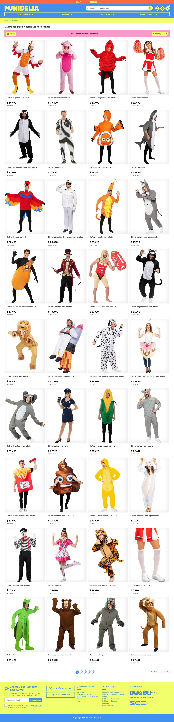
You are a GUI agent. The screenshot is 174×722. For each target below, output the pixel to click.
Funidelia (7, 20)
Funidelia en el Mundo (110, 692)
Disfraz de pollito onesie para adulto (104, 516)
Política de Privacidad (110, 699)
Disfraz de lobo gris (97, 655)
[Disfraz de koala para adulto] (149, 415)
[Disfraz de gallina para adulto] (25, 67)
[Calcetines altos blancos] (149, 555)
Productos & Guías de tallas (87, 697)
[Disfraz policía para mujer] (66, 415)
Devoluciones (82, 699)
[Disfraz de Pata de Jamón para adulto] (25, 276)
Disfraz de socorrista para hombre (103, 307)
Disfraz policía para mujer (58, 446)
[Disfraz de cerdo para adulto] (66, 67)
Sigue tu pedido (62, 695)
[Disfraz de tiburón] (149, 137)
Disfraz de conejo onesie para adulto (145, 516)
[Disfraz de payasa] (66, 555)
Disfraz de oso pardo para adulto (61, 655)
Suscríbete (35, 700)
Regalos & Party (148, 14)
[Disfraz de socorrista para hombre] (108, 276)
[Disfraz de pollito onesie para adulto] (108, 485)
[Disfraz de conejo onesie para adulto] (149, 485)
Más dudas (81, 701)
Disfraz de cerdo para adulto (59, 98)
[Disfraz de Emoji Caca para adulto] (66, 485)
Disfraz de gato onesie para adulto (144, 307)
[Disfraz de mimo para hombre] (25, 555)
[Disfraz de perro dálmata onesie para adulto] (108, 346)
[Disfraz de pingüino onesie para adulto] (25, 137)
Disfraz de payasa (55, 585)
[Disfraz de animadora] (149, 67)
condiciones (37, 705)
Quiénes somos (108, 705)
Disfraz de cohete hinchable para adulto (63, 376)
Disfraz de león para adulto (17, 376)
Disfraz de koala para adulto (142, 446)
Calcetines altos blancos (140, 585)
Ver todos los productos (160, 672)
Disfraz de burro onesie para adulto (144, 237)
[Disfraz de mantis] (25, 624)
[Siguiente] (97, 672)
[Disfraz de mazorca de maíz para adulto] (108, 415)
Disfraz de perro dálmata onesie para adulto (107, 376)
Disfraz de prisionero (56, 167)
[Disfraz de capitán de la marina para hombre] (66, 206)
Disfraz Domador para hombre (60, 307)
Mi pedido (80, 692)
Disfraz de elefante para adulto (19, 446)
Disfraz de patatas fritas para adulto (21, 516)
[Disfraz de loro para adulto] (25, 206)
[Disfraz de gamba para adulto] (108, 206)
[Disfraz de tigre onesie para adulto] (108, 555)
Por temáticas (24, 14)
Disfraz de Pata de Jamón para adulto (21, 307)
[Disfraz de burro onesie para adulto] (149, 206)
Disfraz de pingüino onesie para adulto (22, 167)
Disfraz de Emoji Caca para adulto (61, 516)
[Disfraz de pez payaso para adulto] (108, 137)
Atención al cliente (62, 688)
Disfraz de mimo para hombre (18, 585)
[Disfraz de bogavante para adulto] (108, 67)
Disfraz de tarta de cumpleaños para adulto (148, 376)
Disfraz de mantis (13, 655)
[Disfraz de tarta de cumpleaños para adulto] (149, 346)
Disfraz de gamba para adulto (101, 237)
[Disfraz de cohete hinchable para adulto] (66, 346)
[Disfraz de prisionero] (66, 137)
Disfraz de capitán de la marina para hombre (65, 237)
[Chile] (132, 693)
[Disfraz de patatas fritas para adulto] (25, 485)
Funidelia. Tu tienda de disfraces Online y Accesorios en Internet (21, 8)
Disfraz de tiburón (138, 167)
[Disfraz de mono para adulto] (149, 624)
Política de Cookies (109, 701)
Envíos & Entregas (84, 694)
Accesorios (106, 14)
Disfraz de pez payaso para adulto (103, 167)
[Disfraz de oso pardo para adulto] (66, 624)
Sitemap (105, 703)
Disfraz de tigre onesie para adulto (103, 585)
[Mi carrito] (167, 8)
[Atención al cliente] (162, 8)
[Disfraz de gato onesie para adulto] (149, 276)
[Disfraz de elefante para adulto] (25, 415)
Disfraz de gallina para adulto (18, 98)
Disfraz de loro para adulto (17, 237)
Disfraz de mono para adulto (142, 655)
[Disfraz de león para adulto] (25, 346)
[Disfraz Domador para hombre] (66, 276)
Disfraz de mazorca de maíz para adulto (105, 446)
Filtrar (12, 34)
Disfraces (65, 14)
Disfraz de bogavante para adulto (103, 98)
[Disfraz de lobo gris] (108, 624)
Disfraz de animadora (139, 98)
